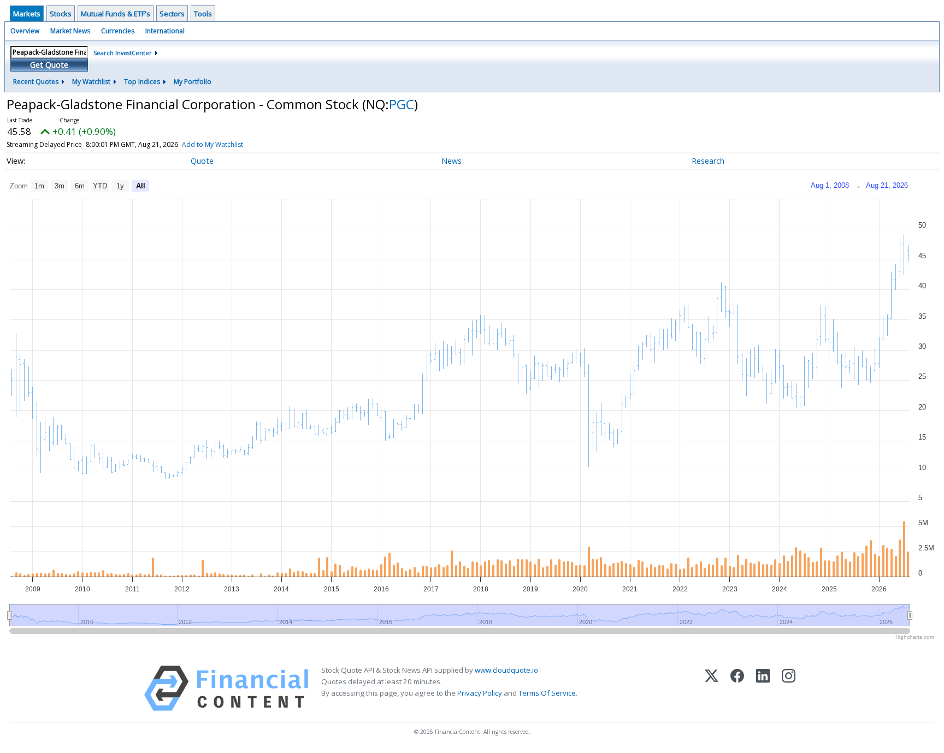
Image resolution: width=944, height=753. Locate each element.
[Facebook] (737, 688)
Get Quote (49, 65)
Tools (203, 14)
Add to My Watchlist (212, 144)
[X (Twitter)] (711, 688)
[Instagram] (788, 688)
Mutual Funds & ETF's (115, 14)
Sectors (172, 14)
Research (708, 161)
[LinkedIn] (763, 688)
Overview (24, 30)
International (165, 30)
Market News (70, 30)
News (451, 161)
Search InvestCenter (122, 53)
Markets (26, 14)
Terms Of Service (547, 693)
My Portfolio (192, 81)
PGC (401, 104)
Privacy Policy (479, 693)
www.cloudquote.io (506, 670)
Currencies (117, 30)
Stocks (61, 14)
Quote (202, 161)
